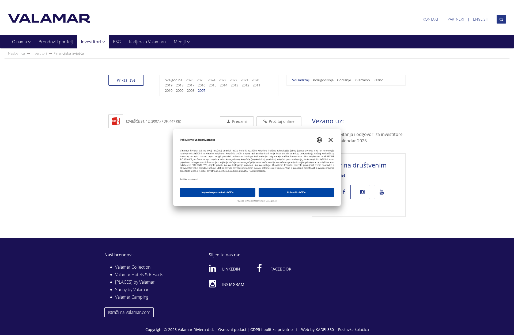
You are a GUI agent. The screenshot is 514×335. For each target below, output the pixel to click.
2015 (212, 85)
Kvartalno (362, 80)
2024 (211, 80)
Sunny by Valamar (132, 289)
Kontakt (431, 19)
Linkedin (231, 269)
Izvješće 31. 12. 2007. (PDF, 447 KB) (153, 121)
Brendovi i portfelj (56, 42)
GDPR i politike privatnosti (273, 329)
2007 (201, 90)
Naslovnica (16, 53)
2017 (190, 85)
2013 (234, 85)
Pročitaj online (281, 121)
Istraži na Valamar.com (129, 312)
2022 (233, 80)
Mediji (180, 42)
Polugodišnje (323, 80)
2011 (256, 85)
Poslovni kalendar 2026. (344, 141)
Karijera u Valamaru (147, 42)
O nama (20, 42)
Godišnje (344, 80)
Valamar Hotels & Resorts (139, 274)
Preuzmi (239, 121)
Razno (378, 80)
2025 (200, 80)
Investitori (91, 42)
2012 (245, 85)
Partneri (456, 19)
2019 (168, 85)
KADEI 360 (325, 329)
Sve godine (173, 80)
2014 (223, 85)
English (480, 19)
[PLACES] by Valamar (134, 282)
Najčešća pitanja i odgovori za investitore (361, 134)
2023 (222, 80)
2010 (168, 90)
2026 (189, 80)
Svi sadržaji (300, 80)
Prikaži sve (126, 80)
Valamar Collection (132, 267)
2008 (190, 90)
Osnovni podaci (232, 329)
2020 (255, 80)
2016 (201, 85)
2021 (244, 80)
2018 (179, 85)
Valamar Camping (131, 297)
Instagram (233, 284)
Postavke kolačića (353, 329)
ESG (117, 42)
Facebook (280, 269)
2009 (179, 90)
